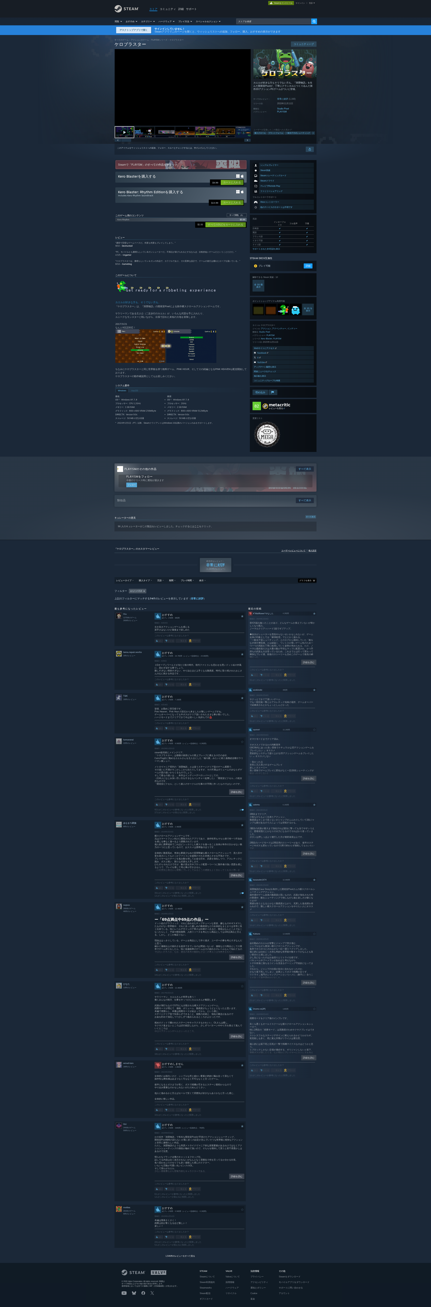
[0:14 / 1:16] (183, 87)
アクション (266, 328)
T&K (125, 696)
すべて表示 (310, 517)
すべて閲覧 (236, 215)
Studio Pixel (283, 108)
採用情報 (230, 1282)
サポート (191, 9)
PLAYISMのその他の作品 (140, 469)
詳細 (181, 9)
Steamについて (207, 1276)
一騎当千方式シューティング (298, 133)
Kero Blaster (266, 338)
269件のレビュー (130, 620)
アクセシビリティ (259, 1282)
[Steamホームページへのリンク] (126, 11)
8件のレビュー (129, 826)
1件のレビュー (129, 656)
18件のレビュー (129, 699)
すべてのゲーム (121, 40)
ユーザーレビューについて (293, 550)
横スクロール (260, 133)
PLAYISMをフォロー (139, 476)
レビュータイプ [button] (123, 580)
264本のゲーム (129, 1211)
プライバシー (257, 1276)
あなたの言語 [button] (136, 591)
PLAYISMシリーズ (159, 40)
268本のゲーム (129, 908)
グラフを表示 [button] (305, 580)
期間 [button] (171, 580)
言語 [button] (159, 580)
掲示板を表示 (260, 376)
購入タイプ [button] (144, 580)
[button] (118, 21)
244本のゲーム (129, 1128)
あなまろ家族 (129, 823)
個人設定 (312, 550)
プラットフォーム (275, 133)
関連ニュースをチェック (265, 371)
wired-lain (128, 1063)
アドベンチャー (279, 328)
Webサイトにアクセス (264, 348)
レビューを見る (276, 408)
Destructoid (127, 246)
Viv (125, 614)
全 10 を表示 (308, 309)
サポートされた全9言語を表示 (266, 249)
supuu (126, 905)
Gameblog (127, 264)
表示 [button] (201, 580)
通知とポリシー (258, 1287)
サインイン (300, 3)
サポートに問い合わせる (291, 1287)
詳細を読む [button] (237, 792)
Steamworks (206, 1287)
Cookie (254, 1293)
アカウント (284, 1293)
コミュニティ (168, 9)
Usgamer (127, 255)
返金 (253, 1299)
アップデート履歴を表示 (265, 367)
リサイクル (231, 1293)
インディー (292, 328)
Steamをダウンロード (290, 1276)
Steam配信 (205, 1293)
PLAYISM (282, 111)
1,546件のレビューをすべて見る (180, 1256)
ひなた (126, 984)
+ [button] (313, 133)
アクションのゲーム (140, 40)
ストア (153, 9)
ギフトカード (206, 1299)
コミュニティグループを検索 (267, 380)
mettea (126, 1207)
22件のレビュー (129, 743)
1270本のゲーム (130, 618)
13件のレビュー (129, 988)
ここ (196, 526)
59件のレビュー (129, 1130)
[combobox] (273, 21)
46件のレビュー (129, 911)
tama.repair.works (132, 652)
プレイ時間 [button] (186, 580)
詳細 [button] (308, 265)
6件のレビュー (129, 1214)
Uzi (125, 1124)
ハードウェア (232, 1287)
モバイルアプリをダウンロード (294, 1282)
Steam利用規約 (207, 1282)
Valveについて (233, 1276)
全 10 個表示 (258, 285)
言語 (311, 3)
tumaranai (128, 739)
